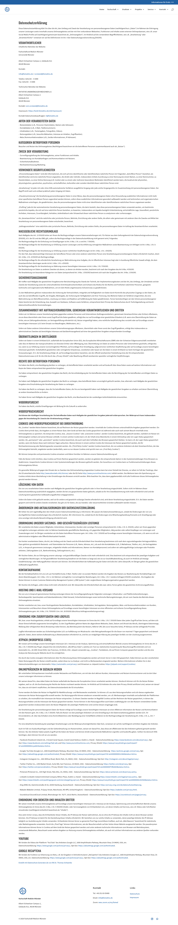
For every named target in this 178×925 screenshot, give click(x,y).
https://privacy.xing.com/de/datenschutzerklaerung (120, 785)
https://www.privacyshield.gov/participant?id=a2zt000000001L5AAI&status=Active (104, 754)
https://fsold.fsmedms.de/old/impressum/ (45, 111)
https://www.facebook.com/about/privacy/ (131, 740)
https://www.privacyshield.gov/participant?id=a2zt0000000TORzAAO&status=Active (96, 767)
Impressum (134, 897)
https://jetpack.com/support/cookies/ (120, 664)
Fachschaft (111, 9)
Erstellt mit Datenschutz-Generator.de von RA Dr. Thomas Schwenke (45, 863)
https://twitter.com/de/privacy (116, 764)
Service (151, 9)
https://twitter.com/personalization (36, 767)
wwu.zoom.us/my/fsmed (108, 902)
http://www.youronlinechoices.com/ (97, 473)
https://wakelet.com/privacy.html (123, 790)
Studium (125, 9)
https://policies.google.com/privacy (125, 751)
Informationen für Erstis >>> (162, 2)
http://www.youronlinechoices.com (76, 743)
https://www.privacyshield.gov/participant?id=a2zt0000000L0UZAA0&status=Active (124, 780)
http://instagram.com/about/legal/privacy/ (122, 759)
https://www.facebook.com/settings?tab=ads (40, 743)
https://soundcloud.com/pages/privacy (130, 794)
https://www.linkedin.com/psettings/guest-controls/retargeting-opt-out (50, 780)
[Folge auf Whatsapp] (157, 919)
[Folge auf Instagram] (152, 919)
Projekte (138, 9)
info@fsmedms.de (105, 898)
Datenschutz (135, 894)
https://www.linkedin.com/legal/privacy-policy (118, 777)
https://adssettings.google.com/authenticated (40, 754)
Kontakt (162, 9)
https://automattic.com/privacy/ (64, 664)
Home (101, 9)
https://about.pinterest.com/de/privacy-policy (118, 772)
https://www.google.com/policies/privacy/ (53, 845)
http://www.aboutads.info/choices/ (54, 473)
